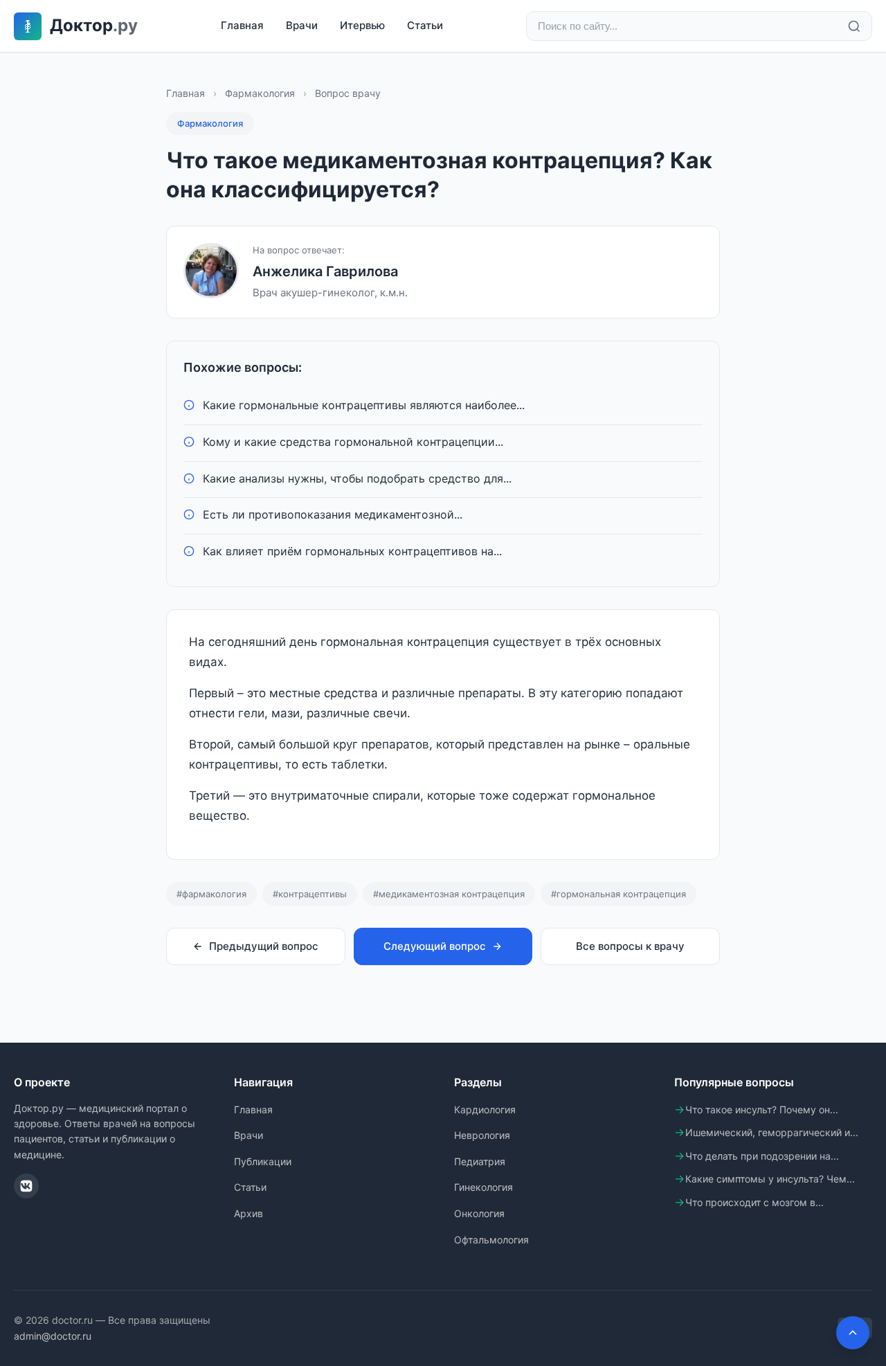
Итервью (362, 25)
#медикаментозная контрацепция (449, 893)
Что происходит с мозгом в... (754, 1202)
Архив (248, 1213)
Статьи (425, 25)
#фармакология (211, 893)
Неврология (482, 1135)
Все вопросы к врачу (630, 946)
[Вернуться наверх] (852, 1332)
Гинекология (483, 1187)
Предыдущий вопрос (263, 946)
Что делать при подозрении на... (762, 1156)
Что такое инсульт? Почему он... (761, 1109)
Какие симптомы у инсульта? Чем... (770, 1179)
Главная (242, 25)
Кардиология (485, 1109)
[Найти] (854, 26)
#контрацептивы (310, 893)
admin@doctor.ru (52, 1336)
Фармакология (260, 93)
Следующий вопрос (434, 946)
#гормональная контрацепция (618, 893)
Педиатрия (479, 1161)
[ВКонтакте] (26, 1186)
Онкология (479, 1213)
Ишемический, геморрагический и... (771, 1132)
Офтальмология (491, 1240)
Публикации (262, 1161)
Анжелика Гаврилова (325, 271)
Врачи (302, 25)
